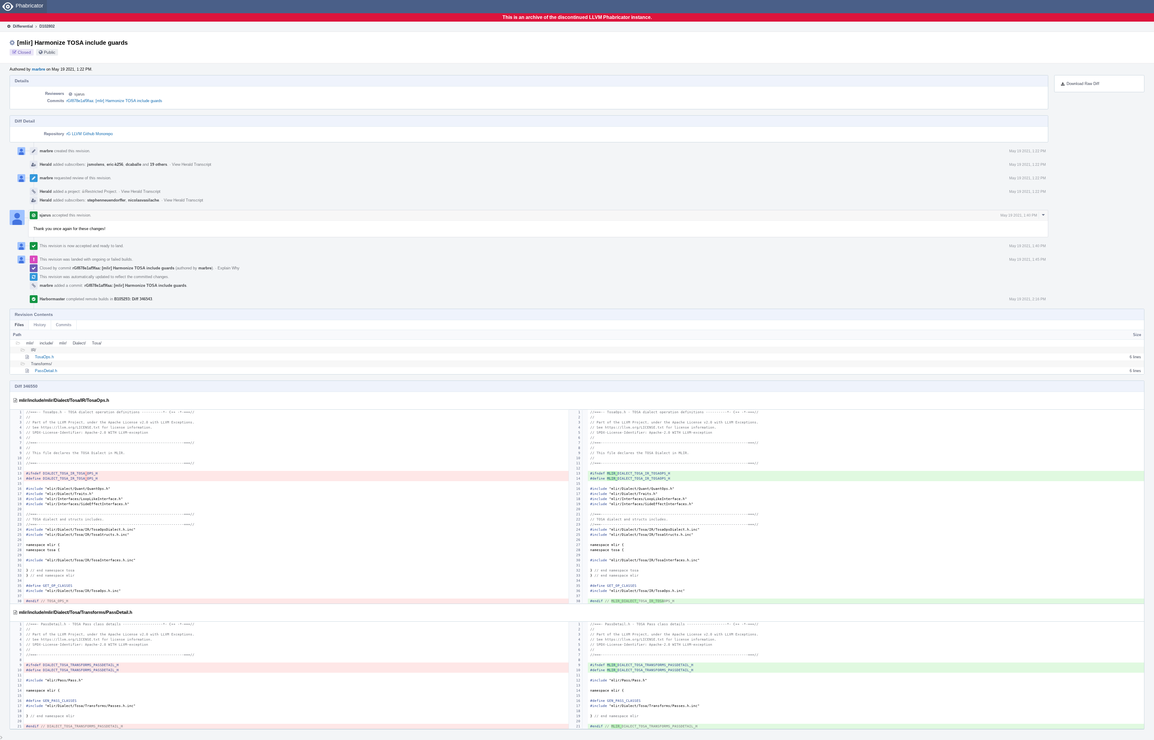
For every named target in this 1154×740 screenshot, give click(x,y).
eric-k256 (115, 164)
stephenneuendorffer (106, 200)
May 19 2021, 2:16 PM (1027, 299)
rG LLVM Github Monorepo (89, 134)
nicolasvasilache (143, 200)
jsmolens (95, 164)
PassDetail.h (46, 370)
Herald (46, 164)
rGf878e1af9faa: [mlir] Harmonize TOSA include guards (114, 101)
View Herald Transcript (191, 164)
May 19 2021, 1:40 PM (1018, 215)
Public (49, 52)
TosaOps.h (44, 357)
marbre (38, 69)
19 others (158, 164)
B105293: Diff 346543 (133, 299)
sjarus (79, 94)
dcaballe (133, 164)
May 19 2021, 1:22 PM (1027, 151)
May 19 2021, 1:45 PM (1027, 259)
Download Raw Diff (1083, 83)
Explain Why (229, 268)
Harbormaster (52, 299)
